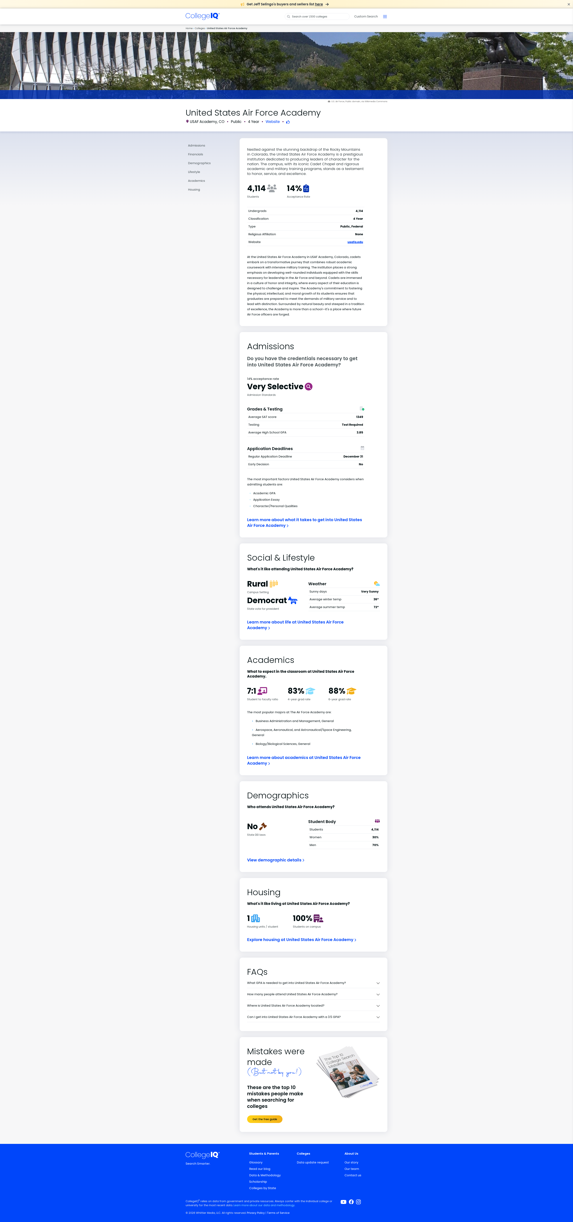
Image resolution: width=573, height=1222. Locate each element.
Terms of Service (278, 1213)
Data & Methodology (265, 1175)
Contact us (353, 1175)
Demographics (199, 163)
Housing (194, 189)
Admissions (196, 145)
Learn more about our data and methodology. (264, 1205)
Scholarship (258, 1182)
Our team (352, 1169)
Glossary (255, 1162)
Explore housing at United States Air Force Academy (300, 939)
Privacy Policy (256, 1213)
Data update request (313, 1162)
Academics (196, 181)
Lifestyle (194, 172)
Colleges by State (262, 1188)
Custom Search (366, 16)
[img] (203, 18)
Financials (195, 154)
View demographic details (274, 860)
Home (189, 28)
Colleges (200, 28)
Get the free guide (264, 1119)
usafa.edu (355, 242)
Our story (351, 1162)
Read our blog (259, 1169)
